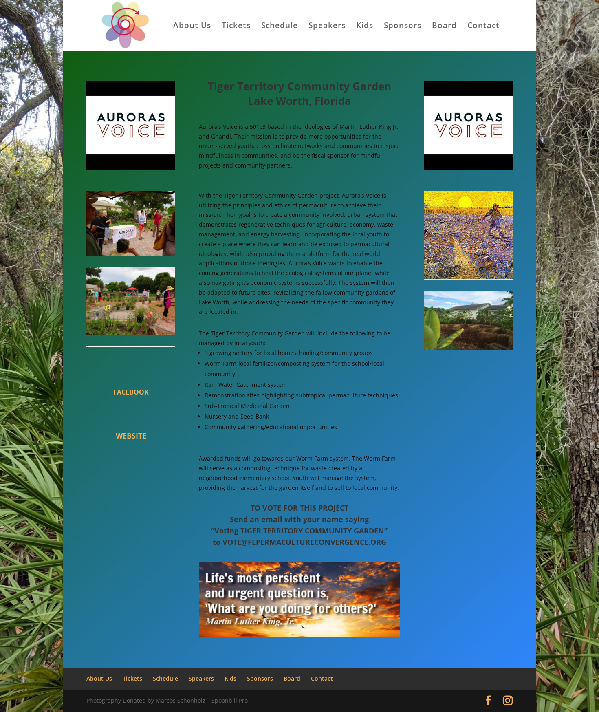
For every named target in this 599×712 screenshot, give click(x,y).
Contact (483, 26)
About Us (192, 26)
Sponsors (402, 26)
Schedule (279, 26)
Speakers (327, 26)
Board (444, 26)
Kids (364, 26)
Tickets (236, 26)
